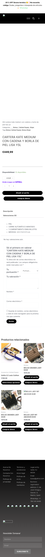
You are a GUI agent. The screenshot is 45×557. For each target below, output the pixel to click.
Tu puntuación (12, 270)
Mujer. (32, 127)
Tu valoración (13, 276)
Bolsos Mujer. (26, 130)
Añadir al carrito (22, 193)
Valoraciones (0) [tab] (10, 215)
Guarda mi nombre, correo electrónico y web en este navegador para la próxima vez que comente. (22, 313)
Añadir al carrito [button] (31, 377)
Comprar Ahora (24, 198)
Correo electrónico (14, 301)
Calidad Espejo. (24, 127)
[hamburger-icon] (28, 18)
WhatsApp (24, 8)
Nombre (10, 292)
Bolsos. (15, 127)
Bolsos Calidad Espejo (13, 130)
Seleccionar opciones (11, 382)
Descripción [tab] (8, 211)
